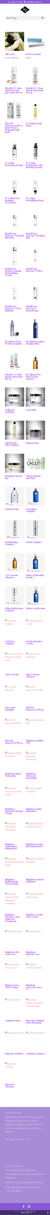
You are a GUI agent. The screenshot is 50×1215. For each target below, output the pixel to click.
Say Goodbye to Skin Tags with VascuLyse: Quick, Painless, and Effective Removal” (26, 1174)
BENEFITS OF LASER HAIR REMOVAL (25, 1182)
